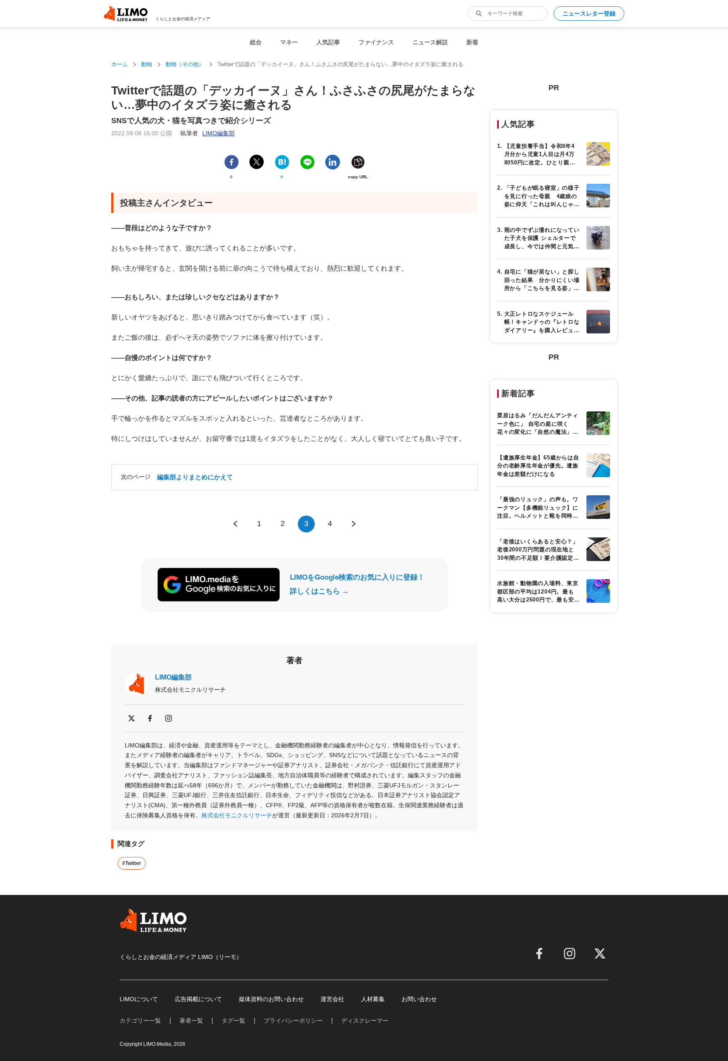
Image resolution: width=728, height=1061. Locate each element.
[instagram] (168, 718)
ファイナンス (376, 42)
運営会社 (332, 999)
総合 (256, 42)
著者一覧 (191, 1020)
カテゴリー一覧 (140, 1020)
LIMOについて (139, 999)
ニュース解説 (430, 42)
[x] (131, 718)
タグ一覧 (233, 1020)
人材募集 (373, 999)
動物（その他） (185, 64)
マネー (289, 42)
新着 (472, 42)
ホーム (119, 64)
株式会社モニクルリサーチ (236, 815)
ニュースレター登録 (589, 13)
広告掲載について (198, 999)
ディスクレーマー (364, 1020)
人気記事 (328, 42)
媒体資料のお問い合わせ (271, 999)
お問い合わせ (419, 999)
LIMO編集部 (173, 677)
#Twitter (131, 863)
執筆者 (207, 133)
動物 (146, 64)
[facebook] (150, 718)
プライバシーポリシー (293, 1020)
